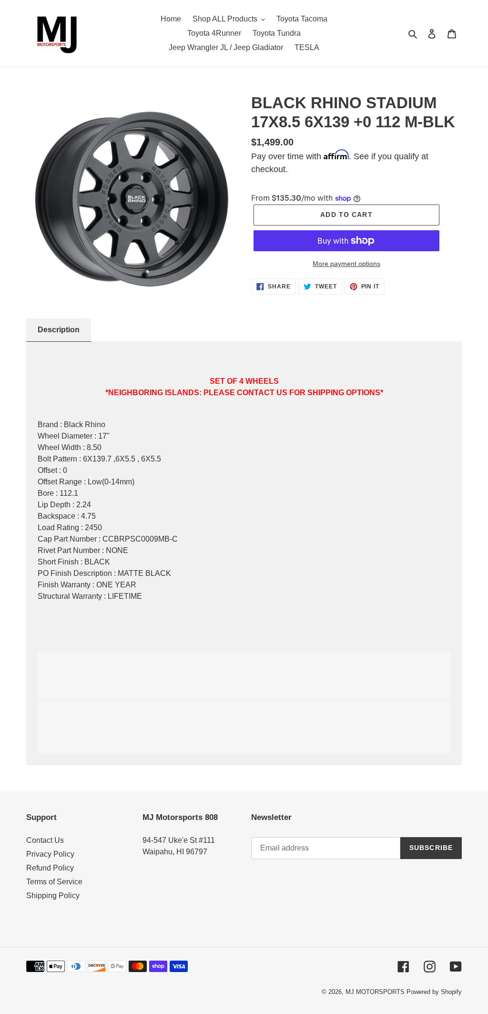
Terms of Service (54, 882)
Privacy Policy (50, 854)
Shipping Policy (53, 895)
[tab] (58, 330)
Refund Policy (50, 868)
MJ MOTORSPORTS (375, 991)
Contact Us (45, 840)
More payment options (346, 263)
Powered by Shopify (434, 991)
